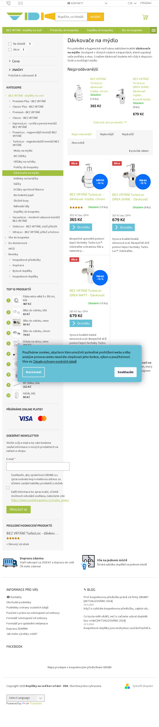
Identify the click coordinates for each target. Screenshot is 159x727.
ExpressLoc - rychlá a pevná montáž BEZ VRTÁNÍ (35, 125)
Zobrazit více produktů (108, 122)
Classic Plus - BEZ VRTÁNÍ (28, 107)
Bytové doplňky (22, 271)
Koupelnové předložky (27, 260)
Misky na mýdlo (23, 151)
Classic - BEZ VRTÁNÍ (25, 118)
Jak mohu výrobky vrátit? (21, 634)
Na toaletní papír (24, 195)
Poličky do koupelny (26, 167)
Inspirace (18, 265)
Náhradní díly (21, 206)
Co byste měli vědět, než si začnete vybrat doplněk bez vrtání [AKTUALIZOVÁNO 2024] (116, 619)
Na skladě (22, 44)
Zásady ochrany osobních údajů (55, 361)
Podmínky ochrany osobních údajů (27, 608)
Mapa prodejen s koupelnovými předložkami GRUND (80, 667)
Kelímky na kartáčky (26, 179)
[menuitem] (24, 30)
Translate (36, 703)
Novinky (13, 254)
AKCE (11, 249)
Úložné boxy (21, 201)
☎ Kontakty (75, 3)
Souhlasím (126, 372)
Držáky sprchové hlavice (29, 190)
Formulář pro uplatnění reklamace (27, 624)
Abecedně (78, 143)
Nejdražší (128, 134)
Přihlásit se (18, 509)
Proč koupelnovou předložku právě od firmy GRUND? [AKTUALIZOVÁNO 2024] (116, 599)
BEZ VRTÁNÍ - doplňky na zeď (26, 96)
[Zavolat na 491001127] (12, 3)
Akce (18, 50)
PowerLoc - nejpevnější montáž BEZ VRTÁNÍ (35, 134)
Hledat (95, 16)
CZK (130, 3)
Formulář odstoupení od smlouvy (26, 618)
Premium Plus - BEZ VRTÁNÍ (29, 101)
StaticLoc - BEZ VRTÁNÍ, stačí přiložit (35, 226)
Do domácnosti (17, 243)
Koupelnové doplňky (25, 277)
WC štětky (20, 156)
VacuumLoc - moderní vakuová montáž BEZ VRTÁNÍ (36, 219)
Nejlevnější (107, 134)
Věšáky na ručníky (25, 162)
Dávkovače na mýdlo (26, 173)
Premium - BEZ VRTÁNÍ (26, 112)
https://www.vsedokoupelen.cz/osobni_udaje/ (40, 500)
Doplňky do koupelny (27, 212)
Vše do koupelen (18, 237)
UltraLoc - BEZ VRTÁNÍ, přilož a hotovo (36, 232)
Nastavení (33, 372)
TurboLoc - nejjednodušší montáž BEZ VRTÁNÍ (36, 143)
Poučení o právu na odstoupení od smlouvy (33, 613)
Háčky (17, 184)
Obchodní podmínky (18, 602)
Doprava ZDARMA (17, 629)
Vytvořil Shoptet (143, 686)
